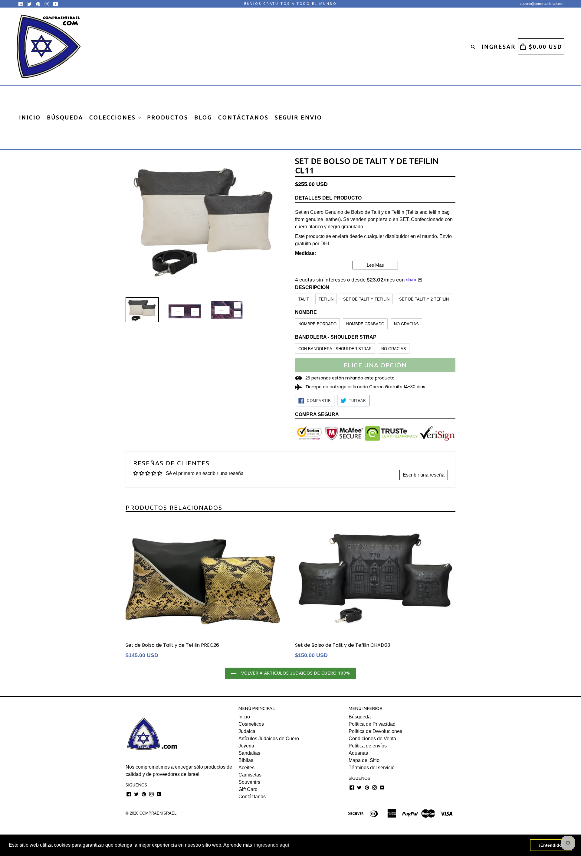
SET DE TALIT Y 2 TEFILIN (424, 299)
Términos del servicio (372, 767)
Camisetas (249, 774)
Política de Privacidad (372, 724)
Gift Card (248, 789)
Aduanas (358, 753)
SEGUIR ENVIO (298, 117)
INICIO (30, 117)
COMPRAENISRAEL (158, 813)
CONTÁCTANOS (243, 117)
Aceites (246, 767)
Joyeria (246, 745)
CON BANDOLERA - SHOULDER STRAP (335, 349)
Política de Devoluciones (375, 731)
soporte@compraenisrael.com (542, 3)
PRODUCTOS (167, 117)
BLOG (203, 117)
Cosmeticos (251, 724)
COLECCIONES (113, 117)
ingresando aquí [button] (271, 845)
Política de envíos (368, 745)
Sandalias (249, 753)
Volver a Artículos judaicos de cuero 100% (295, 673)
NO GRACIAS (406, 324)
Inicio (244, 716)
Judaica (246, 731)
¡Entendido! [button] (551, 845)
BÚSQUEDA (65, 117)
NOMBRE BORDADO (317, 324)
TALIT (303, 299)
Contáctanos (252, 796)
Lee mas (375, 265)
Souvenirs (249, 782)
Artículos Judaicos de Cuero (268, 738)
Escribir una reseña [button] (424, 474)
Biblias (245, 760)
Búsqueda (360, 716)
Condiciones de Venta (372, 738)
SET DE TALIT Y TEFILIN (366, 299)
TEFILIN (326, 299)
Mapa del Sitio (364, 760)
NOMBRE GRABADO (365, 324)
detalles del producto (328, 197)
